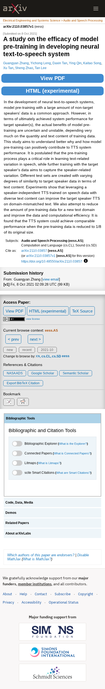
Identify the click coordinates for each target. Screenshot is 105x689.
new (10, 350)
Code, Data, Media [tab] (19, 502)
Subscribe (63, 594)
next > (35, 339)
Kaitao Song (92, 63)
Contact (41, 594)
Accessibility (31, 602)
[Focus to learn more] (85, 261)
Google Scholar (42, 373)
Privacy (8, 602)
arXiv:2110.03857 (34, 250)
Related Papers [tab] (17, 523)
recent (27, 350)
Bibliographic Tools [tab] (20, 418)
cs (38, 356)
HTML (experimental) (52, 91)
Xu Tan (8, 68)
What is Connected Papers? (72, 453)
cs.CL (45, 356)
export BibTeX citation (23, 383)
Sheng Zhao (24, 68)
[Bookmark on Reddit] (23, 402)
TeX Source (82, 311)
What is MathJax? (37, 559)
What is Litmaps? (49, 463)
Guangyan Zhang (16, 63)
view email (51, 279)
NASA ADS (15, 373)
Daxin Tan (59, 63)
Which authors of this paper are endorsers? (40, 555)
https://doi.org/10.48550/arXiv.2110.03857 (51, 261)
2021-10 (47, 350)
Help (23, 594)
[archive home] (15, 8)
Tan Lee (41, 68)
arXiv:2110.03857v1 (40, 255)
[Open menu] (96, 9)
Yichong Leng (40, 63)
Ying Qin (75, 63)
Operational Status (63, 602)
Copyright (85, 594)
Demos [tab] (10, 512)
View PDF (52, 78)
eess (65, 356)
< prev (13, 339)
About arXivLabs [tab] (18, 533)
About (7, 594)
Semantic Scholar (76, 373)
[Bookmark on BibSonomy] (9, 402)
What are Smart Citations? (73, 472)
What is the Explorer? (73, 443)
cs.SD (56, 356)
